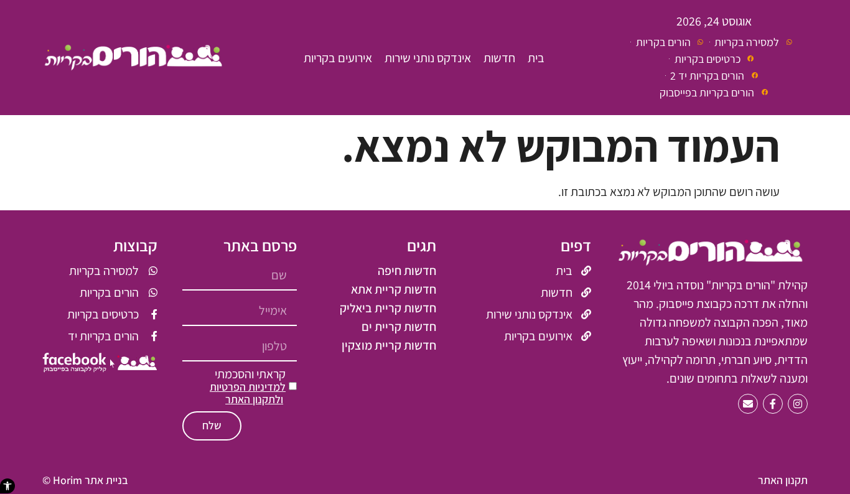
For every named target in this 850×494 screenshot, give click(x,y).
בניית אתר (106, 480)
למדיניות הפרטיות (248, 387)
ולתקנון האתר (254, 399)
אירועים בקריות (338, 58)
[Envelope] (748, 404)
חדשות (499, 58)
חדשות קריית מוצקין (389, 345)
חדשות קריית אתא (393, 289)
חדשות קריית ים (399, 327)
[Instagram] (798, 404)
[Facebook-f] (773, 404)
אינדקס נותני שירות (428, 58)
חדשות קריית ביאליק (388, 308)
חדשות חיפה (407, 271)
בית (536, 58)
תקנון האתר (783, 480)
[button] (7, 485)
